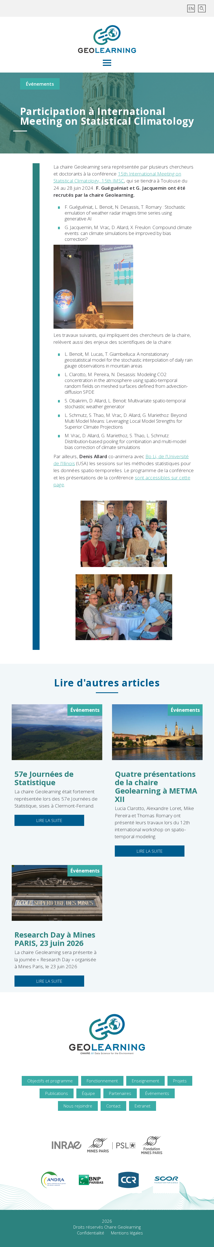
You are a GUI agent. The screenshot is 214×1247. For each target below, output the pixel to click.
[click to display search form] (202, 8)
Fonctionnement (102, 1080)
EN (191, 8)
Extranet (142, 1106)
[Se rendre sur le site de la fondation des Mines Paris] (151, 1145)
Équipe (88, 1093)
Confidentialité (90, 1233)
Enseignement (145, 1080)
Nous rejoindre (78, 1106)
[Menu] (107, 63)
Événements (40, 84)
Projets (180, 1080)
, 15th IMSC (111, 180)
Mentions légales (127, 1233)
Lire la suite (49, 820)
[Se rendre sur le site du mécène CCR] (128, 1180)
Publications (56, 1093)
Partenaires (120, 1093)
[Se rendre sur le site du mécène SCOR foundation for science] (166, 1180)
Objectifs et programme (50, 1080)
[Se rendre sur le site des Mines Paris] (111, 1145)
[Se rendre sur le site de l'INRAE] (66, 1145)
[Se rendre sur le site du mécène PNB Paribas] (91, 1180)
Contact (113, 1106)
